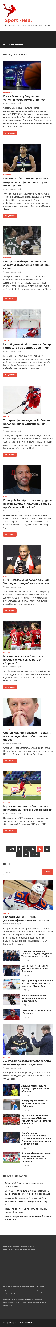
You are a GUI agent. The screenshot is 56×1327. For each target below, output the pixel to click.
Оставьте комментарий (12, 103)
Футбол (6, 652)
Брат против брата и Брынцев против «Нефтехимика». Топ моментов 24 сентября (37, 983)
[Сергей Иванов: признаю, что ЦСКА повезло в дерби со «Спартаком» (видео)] (28, 713)
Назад (11, 849)
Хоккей (6, 340)
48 (25, 854)
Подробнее (10, 133)
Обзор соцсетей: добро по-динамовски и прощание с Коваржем (35, 968)
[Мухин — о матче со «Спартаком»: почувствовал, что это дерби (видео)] (28, 786)
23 (47, 849)
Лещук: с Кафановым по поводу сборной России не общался (35, 1088)
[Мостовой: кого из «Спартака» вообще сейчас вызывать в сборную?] (28, 636)
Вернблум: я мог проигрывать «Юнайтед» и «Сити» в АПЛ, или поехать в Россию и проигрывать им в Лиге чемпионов (36, 1138)
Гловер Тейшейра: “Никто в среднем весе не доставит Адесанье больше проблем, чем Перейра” (27, 503)
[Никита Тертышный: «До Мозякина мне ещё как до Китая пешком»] (11, 1004)
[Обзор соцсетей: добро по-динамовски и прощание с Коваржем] (11, 975)
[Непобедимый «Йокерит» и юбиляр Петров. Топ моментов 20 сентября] (28, 324)
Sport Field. (18, 20)
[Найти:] (28, 872)
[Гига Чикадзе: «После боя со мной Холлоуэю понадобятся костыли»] (28, 560)
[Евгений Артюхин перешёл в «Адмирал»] (11, 1019)
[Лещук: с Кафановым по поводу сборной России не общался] (11, 1095)
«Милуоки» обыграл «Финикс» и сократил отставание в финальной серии (26, 265)
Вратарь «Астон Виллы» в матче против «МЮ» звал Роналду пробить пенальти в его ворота (36, 1119)
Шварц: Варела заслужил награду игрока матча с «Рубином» (34, 1103)
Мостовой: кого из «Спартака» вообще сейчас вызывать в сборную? (23, 659)
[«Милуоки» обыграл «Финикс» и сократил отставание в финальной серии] (28, 241)
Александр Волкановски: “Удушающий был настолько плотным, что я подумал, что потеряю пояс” (27, 1201)
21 (32, 849)
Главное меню (15, 44)
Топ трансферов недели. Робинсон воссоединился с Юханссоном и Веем (26, 424)
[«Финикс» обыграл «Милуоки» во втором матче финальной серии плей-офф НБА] (28, 159)
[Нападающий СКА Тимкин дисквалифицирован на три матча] (28, 911)
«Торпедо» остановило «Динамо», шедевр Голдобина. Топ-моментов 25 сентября (37, 954)
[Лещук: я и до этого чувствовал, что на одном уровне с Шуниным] (28, 1055)
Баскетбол (7, 92)
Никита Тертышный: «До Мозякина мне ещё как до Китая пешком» (34, 998)
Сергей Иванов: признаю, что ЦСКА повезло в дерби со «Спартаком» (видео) (27, 736)
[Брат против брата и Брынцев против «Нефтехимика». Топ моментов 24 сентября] (11, 989)
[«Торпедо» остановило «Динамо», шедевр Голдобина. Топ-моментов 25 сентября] (11, 960)
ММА (5, 496)
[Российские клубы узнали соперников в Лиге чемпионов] (28, 76)
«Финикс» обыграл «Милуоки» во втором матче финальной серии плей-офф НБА (25, 182)
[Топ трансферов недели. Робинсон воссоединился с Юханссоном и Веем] (28, 401)
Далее (35, 854)
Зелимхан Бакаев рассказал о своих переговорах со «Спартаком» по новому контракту (36, 1157)
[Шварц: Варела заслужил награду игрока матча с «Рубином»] (11, 1109)
